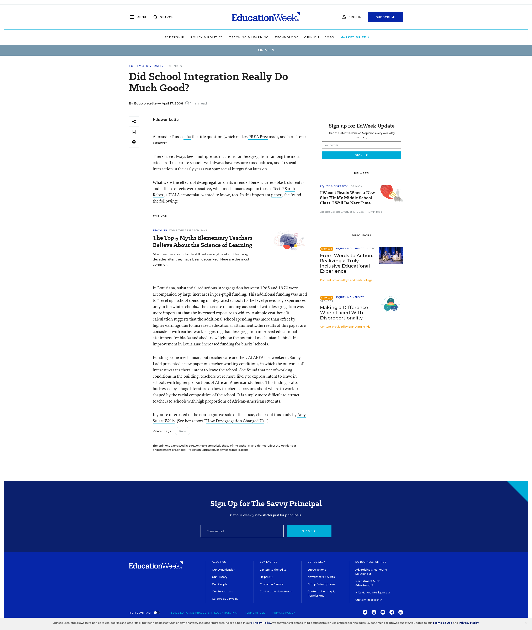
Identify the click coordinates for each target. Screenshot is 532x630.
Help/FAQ (266, 576)
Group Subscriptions (321, 584)
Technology (286, 37)
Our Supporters (222, 591)
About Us (219, 561)
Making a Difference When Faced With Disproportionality (344, 313)
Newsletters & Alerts (321, 576)
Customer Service (271, 584)
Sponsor (327, 301)
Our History (219, 576)
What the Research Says (188, 230)
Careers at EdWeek (225, 598)
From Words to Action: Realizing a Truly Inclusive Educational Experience (346, 263)
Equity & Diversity (146, 66)
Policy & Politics (206, 37)
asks (187, 136)
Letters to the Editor (274, 569)
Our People (219, 584)
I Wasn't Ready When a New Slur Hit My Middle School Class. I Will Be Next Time (347, 198)
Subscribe (385, 17)
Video (371, 248)
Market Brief (353, 37)
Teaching (160, 230)
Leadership (173, 37)
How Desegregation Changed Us (235, 421)
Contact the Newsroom (276, 591)
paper (276, 195)
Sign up (309, 531)
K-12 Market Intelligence (371, 592)
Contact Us (268, 561)
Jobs (329, 37)
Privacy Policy (283, 612)
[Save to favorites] (134, 132)
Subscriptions (317, 569)
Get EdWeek (316, 561)
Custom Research (367, 599)
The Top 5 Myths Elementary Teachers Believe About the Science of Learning (202, 241)
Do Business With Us (370, 561)
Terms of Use (255, 612)
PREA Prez (258, 136)
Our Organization (223, 569)
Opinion (311, 37)
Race (182, 431)
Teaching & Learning (249, 37)
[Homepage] (266, 17)
